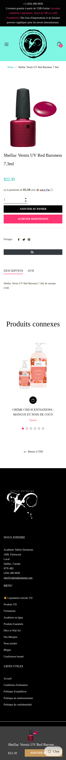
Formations (9, 611)
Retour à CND (35, 451)
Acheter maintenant (33, 219)
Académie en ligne (13, 617)
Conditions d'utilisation (16, 685)
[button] (33, 190)
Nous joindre (10, 643)
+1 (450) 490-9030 (33, 3)
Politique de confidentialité (18, 704)
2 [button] (27, 429)
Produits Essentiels (13, 624)
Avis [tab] (31, 270)
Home (11, 67)
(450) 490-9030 (12, 573)
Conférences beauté (14, 656)
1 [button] (23, 429)
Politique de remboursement (18, 698)
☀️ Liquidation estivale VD (18, 598)
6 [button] (43, 429)
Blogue (7, 650)
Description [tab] (13, 270)
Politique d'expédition (15, 691)
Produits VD (10, 604)
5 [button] (39, 429)
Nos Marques (10, 637)
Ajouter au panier (43, 752)
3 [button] (31, 429)
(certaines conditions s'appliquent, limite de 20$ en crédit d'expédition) (33, 13)
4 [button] (35, 429)
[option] (33, 383)
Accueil (8, 678)
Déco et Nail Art (12, 630)
